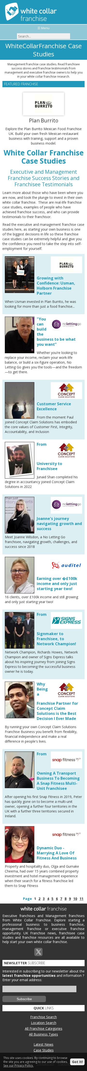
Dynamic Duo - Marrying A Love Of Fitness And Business (57, 853)
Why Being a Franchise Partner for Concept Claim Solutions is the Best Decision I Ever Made (57, 701)
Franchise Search (43, 1017)
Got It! (77, 1061)
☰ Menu (43, 28)
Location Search (43, 1022)
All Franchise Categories (43, 1028)
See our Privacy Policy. (18, 1066)
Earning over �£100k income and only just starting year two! (57, 583)
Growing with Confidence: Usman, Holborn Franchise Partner (56, 285)
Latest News (43, 1044)
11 (81, 898)
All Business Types (43, 1034)
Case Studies (44, 1050)
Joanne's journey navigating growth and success (59, 523)
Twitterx (38, 952)
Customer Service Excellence (54, 406)
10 (75, 898)
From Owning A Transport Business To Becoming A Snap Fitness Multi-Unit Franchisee (58, 771)
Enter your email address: (22, 980)
